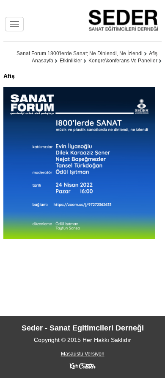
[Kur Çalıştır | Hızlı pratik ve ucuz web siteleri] (82, 365)
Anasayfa (42, 61)
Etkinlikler (71, 61)
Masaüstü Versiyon (82, 354)
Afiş (153, 53)
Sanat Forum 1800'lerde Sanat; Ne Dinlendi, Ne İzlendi (79, 53)
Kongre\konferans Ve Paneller (122, 61)
